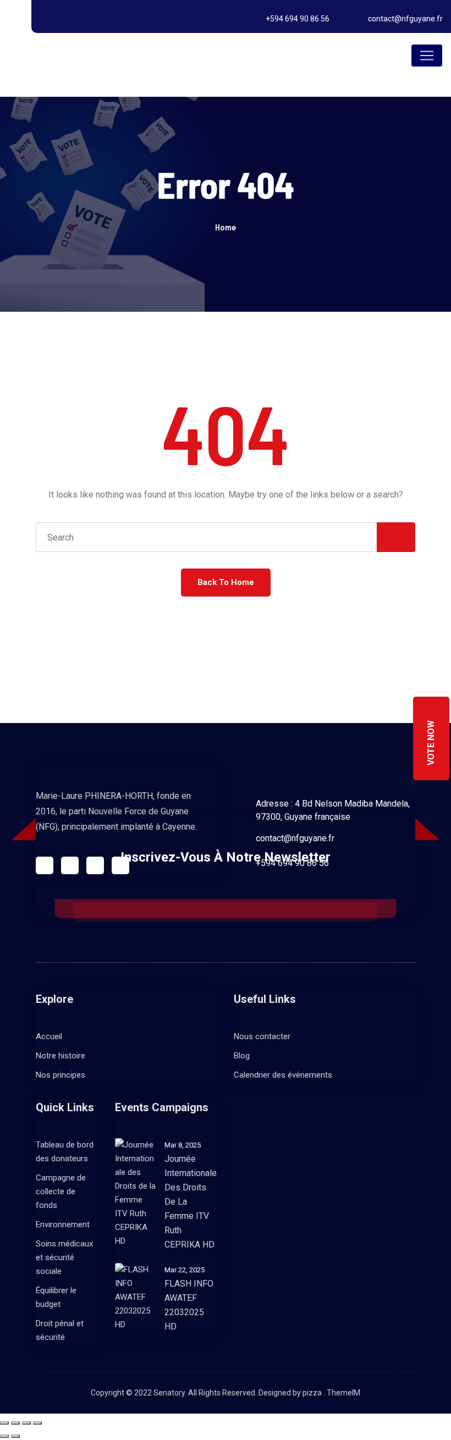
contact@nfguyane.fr (405, 18)
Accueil (49, 1036)
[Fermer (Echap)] (37, 1423)
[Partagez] (26, 1423)
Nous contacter (262, 1036)
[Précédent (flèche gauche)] (4, 1436)
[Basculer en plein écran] (15, 1423)
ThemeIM (343, 1392)
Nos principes (60, 1075)
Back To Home (225, 582)
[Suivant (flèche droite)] (15, 1436)
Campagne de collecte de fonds (61, 1191)
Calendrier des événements (283, 1075)
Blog (242, 1056)
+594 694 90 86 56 (297, 18)
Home (225, 227)
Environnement (63, 1224)
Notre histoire (60, 1056)
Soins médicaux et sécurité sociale (64, 1257)
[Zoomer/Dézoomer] (4, 1423)
